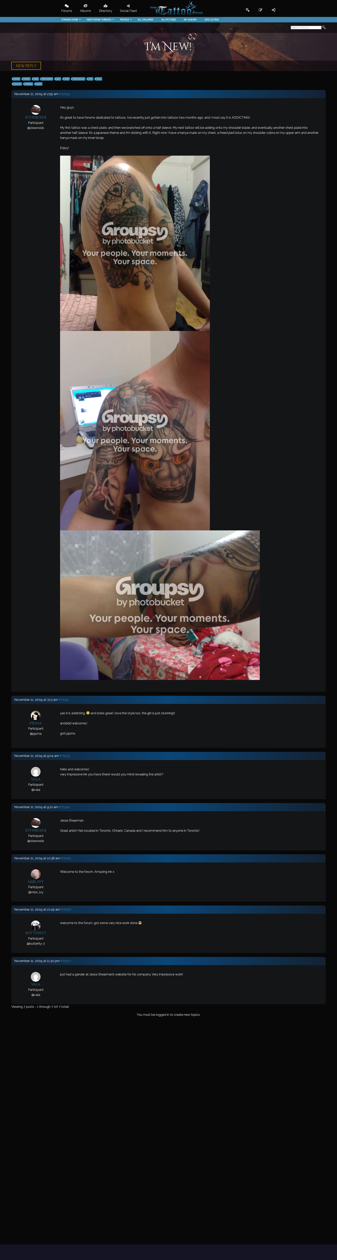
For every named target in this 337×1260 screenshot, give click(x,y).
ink (90, 79)
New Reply (26, 65)
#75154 (64, 807)
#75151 (64, 700)
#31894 (64, 94)
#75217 (65, 961)
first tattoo (47, 79)
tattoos (29, 84)
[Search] (324, 28)
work (39, 84)
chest (26, 79)
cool (36, 79)
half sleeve (78, 79)
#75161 (66, 858)
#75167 (66, 909)
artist (16, 79)
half (66, 79)
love (99, 79)
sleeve (17, 84)
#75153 (65, 756)
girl (58, 79)
